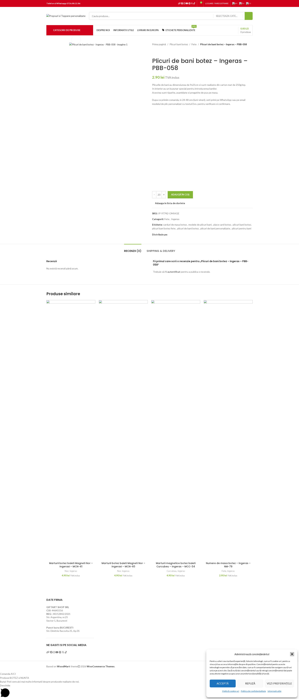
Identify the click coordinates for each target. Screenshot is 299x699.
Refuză (250, 683)
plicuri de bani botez (188, 228)
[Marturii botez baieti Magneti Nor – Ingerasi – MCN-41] (70, 430)
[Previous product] (154, 52)
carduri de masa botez (175, 224)
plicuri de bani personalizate (215, 228)
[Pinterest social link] (178, 234)
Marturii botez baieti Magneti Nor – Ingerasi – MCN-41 (71, 564)
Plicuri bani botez (179, 44)
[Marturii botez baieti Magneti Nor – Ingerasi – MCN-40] (123, 430)
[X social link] (174, 234)
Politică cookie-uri (230, 691)
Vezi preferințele (279, 683)
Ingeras (175, 219)
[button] (292, 654)
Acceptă (223, 683)
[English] (235, 3)
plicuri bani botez (242, 224)
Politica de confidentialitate (253, 691)
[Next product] (162, 52)
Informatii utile (274, 691)
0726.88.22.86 (73, 3)
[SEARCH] (249, 16)
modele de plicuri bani (200, 224)
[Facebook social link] (170, 234)
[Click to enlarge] (76, 39)
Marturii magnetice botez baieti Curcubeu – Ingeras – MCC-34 (176, 564)
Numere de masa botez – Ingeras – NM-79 (228, 564)
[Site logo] (65, 15)
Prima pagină (159, 44)
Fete (194, 44)
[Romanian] (249, 3)
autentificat (173, 271)
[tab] (132, 249)
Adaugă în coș (180, 194)
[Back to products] (158, 52)
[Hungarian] (242, 3)
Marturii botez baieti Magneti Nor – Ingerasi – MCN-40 (123, 564)
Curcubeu (171, 571)
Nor (67, 571)
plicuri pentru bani (241, 228)
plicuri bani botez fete (163, 228)
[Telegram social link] (186, 234)
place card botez (222, 224)
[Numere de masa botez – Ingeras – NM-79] (228, 430)
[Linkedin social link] (182, 234)
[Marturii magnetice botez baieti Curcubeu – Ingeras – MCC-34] (175, 430)
